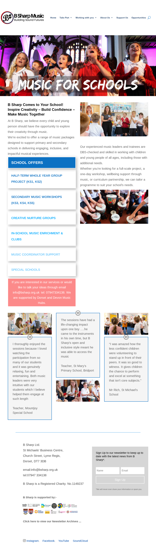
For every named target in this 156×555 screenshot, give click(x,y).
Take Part (64, 17)
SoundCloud (80, 540)
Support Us (122, 17)
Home (53, 17)
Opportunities (138, 17)
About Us (105, 17)
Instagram (33, 540)
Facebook (49, 540)
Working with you (85, 17)
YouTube (63, 540)
